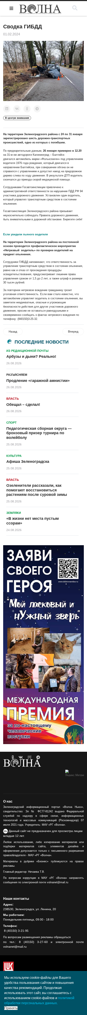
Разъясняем (16, 374)
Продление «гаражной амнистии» (38, 381)
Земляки (13, 512)
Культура (14, 456)
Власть (12, 398)
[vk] (21, 757)
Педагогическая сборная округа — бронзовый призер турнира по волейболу (39, 433)
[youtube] (29, 757)
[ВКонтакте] (16, 108)
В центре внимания (17, 117)
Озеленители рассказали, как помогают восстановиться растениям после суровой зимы (36, 490)
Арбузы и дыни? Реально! (31, 356)
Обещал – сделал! (23, 404)
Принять (11, 1008)
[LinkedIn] (6, 108)
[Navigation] (11, 8)
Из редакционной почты (27, 350)
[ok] (13, 757)
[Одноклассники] (27, 108)
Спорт (11, 422)
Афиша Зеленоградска (27, 461)
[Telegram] (37, 108)
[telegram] (38, 757)
